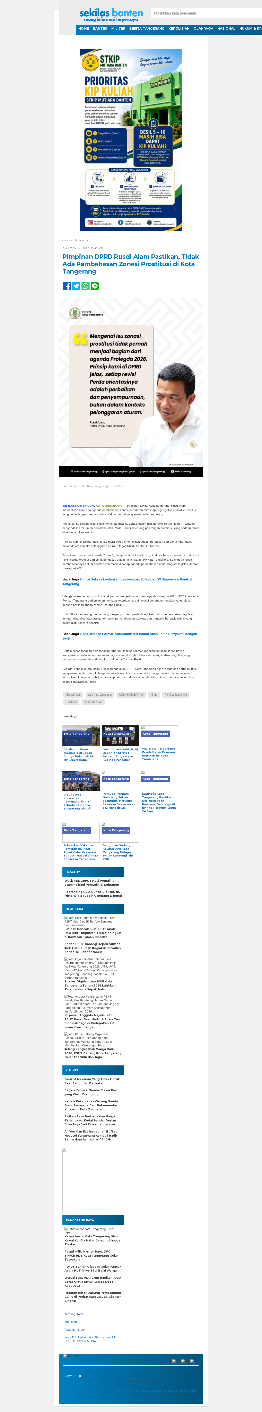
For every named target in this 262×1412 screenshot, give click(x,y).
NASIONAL (226, 28)
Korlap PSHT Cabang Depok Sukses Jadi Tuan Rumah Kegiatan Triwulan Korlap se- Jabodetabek (92, 948)
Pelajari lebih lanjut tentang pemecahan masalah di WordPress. (157, 1390)
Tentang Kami (73, 1314)
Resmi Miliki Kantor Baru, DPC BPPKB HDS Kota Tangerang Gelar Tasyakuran (91, 1255)
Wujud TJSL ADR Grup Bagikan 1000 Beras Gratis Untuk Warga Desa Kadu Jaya (92, 1281)
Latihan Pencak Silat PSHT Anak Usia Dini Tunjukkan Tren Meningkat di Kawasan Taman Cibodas (93, 933)
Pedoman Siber (74, 1329)
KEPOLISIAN (179, 28)
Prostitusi (71, 702)
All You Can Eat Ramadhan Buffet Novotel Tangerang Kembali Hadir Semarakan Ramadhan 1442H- (90, 1135)
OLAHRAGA (203, 28)
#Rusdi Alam (73, 694)
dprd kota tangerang (100, 694)
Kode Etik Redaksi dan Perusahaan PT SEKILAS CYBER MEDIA (89, 1339)
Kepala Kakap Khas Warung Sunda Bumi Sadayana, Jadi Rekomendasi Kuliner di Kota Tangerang (91, 1105)
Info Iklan (70, 1321)
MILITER (118, 28)
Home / (64, 240)
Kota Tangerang (78, 240)
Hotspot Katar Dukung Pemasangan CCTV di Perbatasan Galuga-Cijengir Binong (92, 1297)
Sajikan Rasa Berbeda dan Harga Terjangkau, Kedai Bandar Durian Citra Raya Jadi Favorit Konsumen (90, 1120)
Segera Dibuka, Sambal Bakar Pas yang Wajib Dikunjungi (90, 1092)
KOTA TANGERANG (131, 694)
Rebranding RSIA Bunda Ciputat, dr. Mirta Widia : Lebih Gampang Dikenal (93, 894)
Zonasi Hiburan (93, 702)
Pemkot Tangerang (176, 694)
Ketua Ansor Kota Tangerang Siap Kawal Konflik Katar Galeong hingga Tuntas (92, 1240)
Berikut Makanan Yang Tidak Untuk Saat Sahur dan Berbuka (92, 1081)
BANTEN (100, 28)
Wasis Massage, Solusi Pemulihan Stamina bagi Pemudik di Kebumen (91, 883)
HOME (83, 28)
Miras (154, 694)
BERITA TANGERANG (147, 28)
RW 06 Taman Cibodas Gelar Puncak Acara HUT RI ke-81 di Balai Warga (92, 1269)
